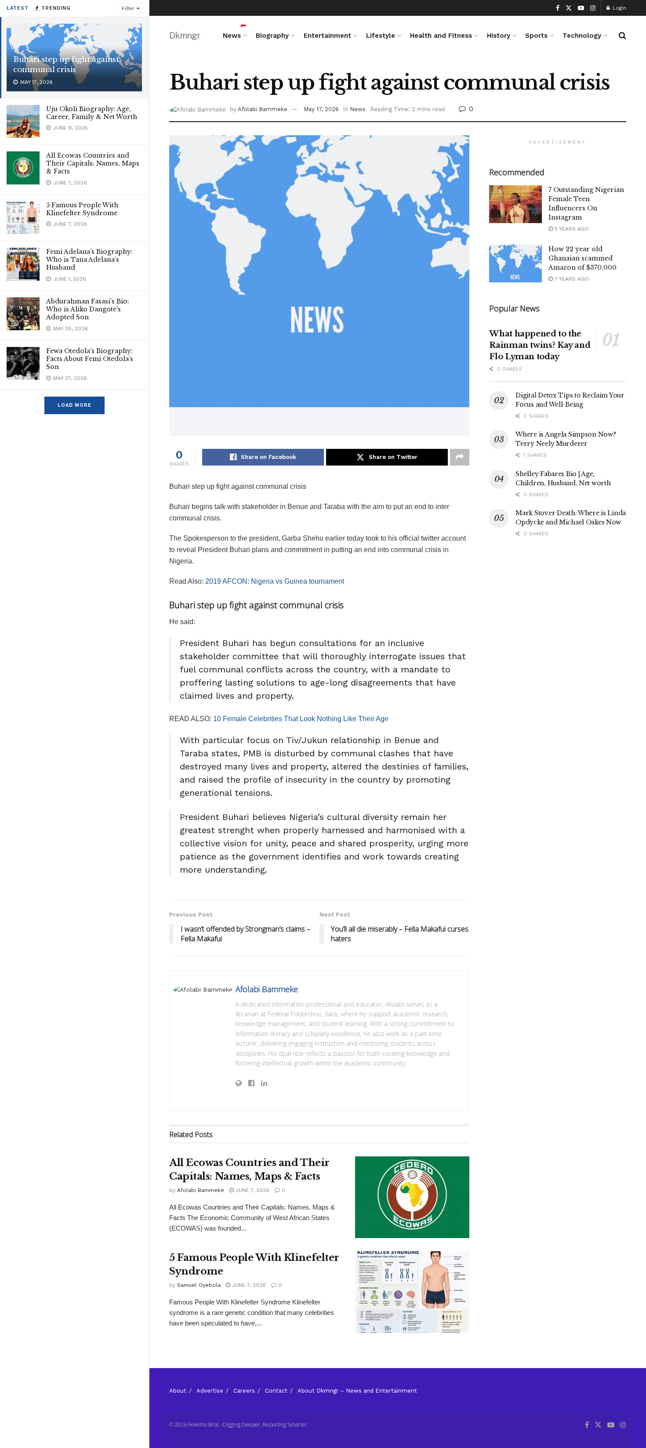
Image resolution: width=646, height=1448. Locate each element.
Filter (128, 8)
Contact (276, 1390)
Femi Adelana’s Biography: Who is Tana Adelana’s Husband (89, 259)
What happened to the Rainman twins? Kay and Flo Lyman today (539, 345)
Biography (272, 36)
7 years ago (571, 279)
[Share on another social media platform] (459, 457)
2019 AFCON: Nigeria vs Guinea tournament (274, 581)
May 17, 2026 (321, 109)
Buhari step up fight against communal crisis (66, 64)
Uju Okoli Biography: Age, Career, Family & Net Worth (91, 113)
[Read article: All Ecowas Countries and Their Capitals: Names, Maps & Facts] (412, 1197)
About (177, 1390)
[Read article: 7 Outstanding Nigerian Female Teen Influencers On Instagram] (515, 204)
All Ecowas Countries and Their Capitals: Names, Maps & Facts (92, 163)
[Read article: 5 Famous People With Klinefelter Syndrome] (412, 1292)
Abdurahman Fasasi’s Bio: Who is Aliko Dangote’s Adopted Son (87, 309)
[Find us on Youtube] (581, 8)
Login (618, 8)
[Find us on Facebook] (557, 8)
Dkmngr (184, 35)
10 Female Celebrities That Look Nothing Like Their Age (300, 718)
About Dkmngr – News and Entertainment (357, 1390)
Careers (244, 1390)
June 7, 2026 (251, 1190)
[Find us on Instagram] (592, 8)
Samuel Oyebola (199, 1285)
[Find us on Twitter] (569, 8)
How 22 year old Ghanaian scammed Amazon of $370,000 (582, 258)
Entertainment (327, 36)
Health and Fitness (441, 36)
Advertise (209, 1390)
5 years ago (571, 229)
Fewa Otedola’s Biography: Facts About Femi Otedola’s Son (89, 359)
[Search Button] (622, 36)
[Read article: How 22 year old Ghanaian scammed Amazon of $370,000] (515, 263)
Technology (582, 36)
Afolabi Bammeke (262, 109)
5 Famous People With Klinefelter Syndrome (82, 209)
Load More (74, 405)
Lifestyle (380, 36)
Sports (536, 36)
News (232, 36)
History (498, 36)
